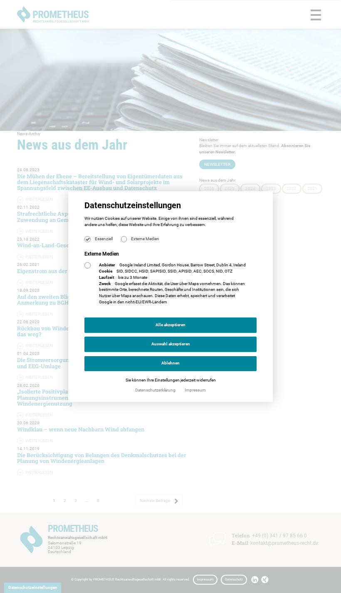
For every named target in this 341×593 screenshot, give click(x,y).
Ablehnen (170, 363)
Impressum (195, 390)
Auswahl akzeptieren (170, 344)
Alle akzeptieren (170, 324)
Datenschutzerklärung (155, 390)
